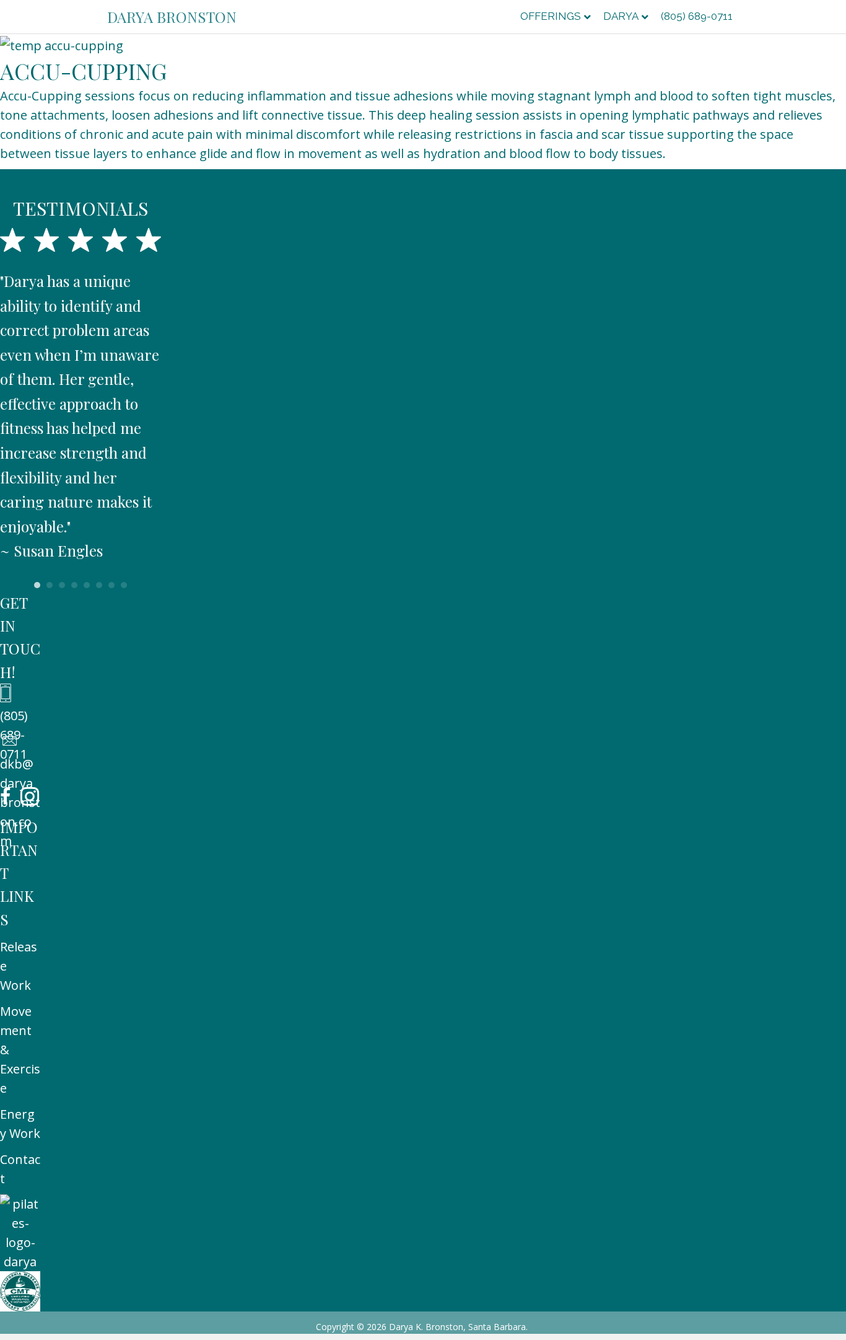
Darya (621, 16)
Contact (20, 1169)
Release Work (18, 966)
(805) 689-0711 (697, 16)
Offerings (550, 16)
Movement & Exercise (20, 1049)
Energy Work (20, 1124)
